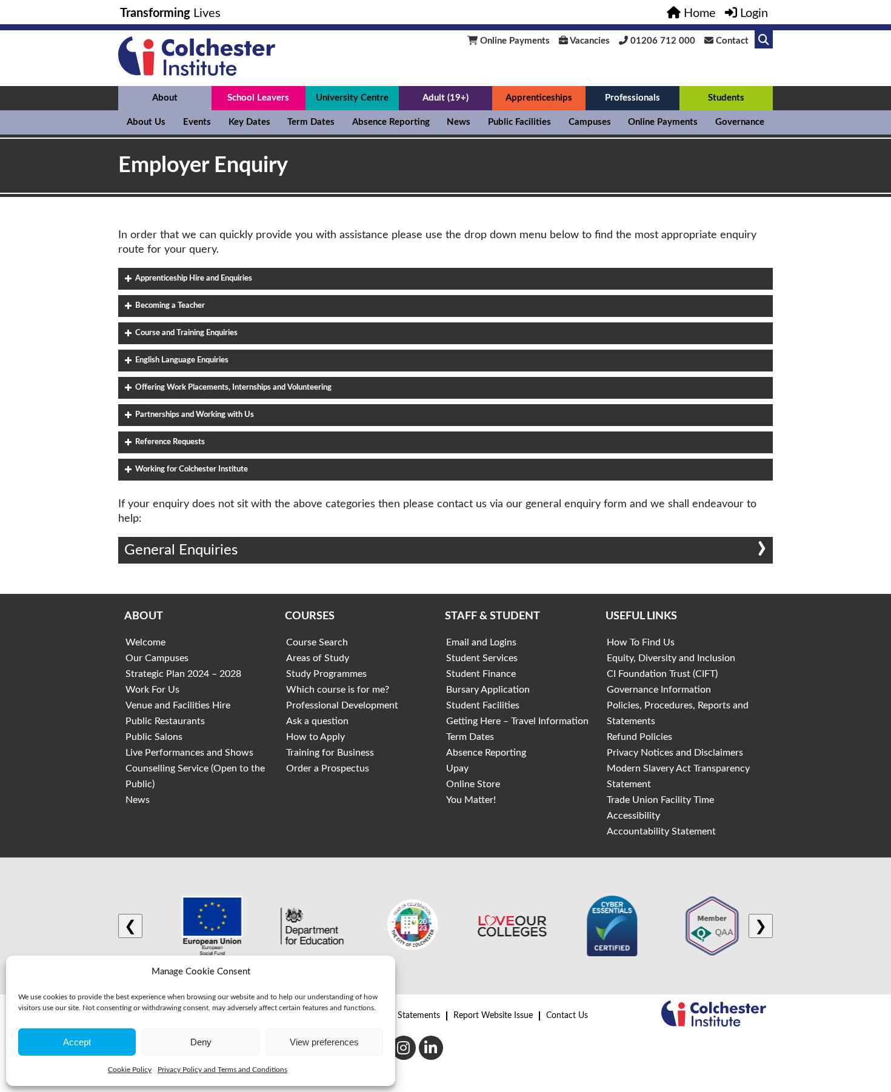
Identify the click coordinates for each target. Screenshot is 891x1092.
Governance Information (659, 689)
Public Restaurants (165, 721)
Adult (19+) (445, 97)
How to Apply (315, 737)
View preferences (324, 1042)
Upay (457, 768)
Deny (201, 1042)
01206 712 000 (661, 40)
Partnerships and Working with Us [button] (194, 415)
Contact (731, 40)
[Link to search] (764, 39)
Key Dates (249, 122)
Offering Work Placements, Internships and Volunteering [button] (233, 387)
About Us (146, 122)
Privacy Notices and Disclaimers (675, 752)
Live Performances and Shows (189, 752)
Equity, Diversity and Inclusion (671, 658)
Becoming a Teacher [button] (170, 306)
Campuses (590, 122)
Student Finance (481, 674)
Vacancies (589, 40)
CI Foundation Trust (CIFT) (662, 674)
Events (197, 122)
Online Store (473, 784)
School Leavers (258, 97)
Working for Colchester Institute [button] (191, 469)
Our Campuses (157, 658)
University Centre (352, 97)
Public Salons (153, 737)
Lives (170, 13)
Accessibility (633, 816)
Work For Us (152, 689)
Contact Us (567, 1015)
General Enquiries (181, 550)
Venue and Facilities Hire (177, 705)
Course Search (317, 642)
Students (726, 97)
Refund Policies (639, 737)
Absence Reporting (391, 122)
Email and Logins (481, 642)
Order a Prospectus (327, 768)
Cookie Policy (130, 1069)
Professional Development (342, 705)
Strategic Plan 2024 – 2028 (183, 674)
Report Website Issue (493, 1015)
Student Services (482, 658)
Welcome (145, 642)
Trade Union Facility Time (660, 800)
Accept (77, 1042)
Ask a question (317, 721)
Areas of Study (317, 658)
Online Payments (514, 40)
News (458, 122)
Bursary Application (488, 689)
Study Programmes (326, 674)
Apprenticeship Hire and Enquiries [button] (193, 278)
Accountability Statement (661, 831)
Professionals (632, 97)
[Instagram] (404, 1048)
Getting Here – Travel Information (517, 721)
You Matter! (471, 800)
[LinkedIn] (431, 1048)
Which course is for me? (337, 689)
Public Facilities (519, 122)
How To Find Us (641, 642)
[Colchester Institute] (196, 72)
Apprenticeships (539, 97)
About (165, 97)
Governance (739, 122)
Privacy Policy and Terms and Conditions (222, 1069)
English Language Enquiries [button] (182, 360)
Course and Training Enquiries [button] (186, 333)
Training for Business (330, 752)
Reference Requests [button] (170, 442)
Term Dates (311, 122)
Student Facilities (482, 705)
